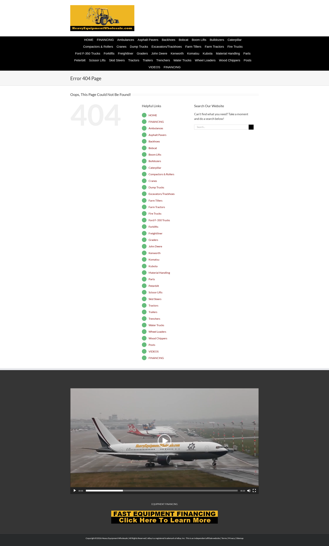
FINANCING (156, 121)
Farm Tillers (155, 200)
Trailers (153, 312)
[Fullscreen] (254, 490)
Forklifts (153, 226)
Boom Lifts (155, 154)
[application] (164, 441)
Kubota (153, 266)
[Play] (74, 490)
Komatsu (154, 259)
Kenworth (155, 253)
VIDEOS (154, 351)
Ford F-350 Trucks (159, 220)
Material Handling (159, 272)
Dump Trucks (156, 187)
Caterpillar (155, 167)
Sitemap (239, 538)
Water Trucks (156, 325)
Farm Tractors (157, 207)
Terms (224, 538)
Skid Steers (155, 299)
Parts (152, 279)
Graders (153, 239)
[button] (164, 441)
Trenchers (154, 318)
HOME (153, 115)
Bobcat (153, 148)
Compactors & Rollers (161, 174)
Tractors (153, 305)
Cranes (153, 180)
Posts (152, 344)
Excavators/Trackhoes (162, 193)
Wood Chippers (158, 338)
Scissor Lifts (155, 292)
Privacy (231, 538)
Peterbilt (154, 285)
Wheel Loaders (157, 331)
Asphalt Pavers (157, 134)
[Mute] (249, 490)
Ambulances (156, 128)
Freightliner (155, 233)
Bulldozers (155, 161)
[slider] (162, 490)
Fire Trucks (155, 213)
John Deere (155, 246)
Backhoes (154, 141)
